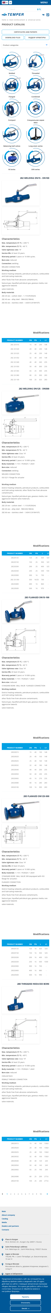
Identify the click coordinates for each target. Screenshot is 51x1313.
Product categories (10, 45)
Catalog (5, 1219)
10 (41, 1194)
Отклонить (25, 1303)
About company (8, 1215)
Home (4, 20)
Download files (12, 37)
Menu (44, 2)
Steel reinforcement (17, 20)
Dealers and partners (10, 1226)
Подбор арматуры (37, 37)
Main (4, 1211)
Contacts (5, 1230)
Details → (25, 1308)
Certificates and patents (25, 32)
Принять (25, 1297)
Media (4, 1222)
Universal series (34, 20)
